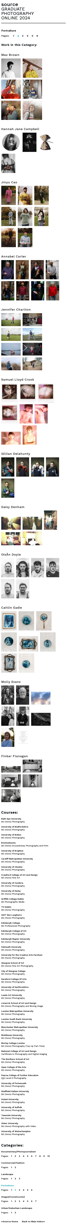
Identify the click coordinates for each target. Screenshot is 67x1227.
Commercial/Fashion (12, 1163)
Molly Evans (11, 682)
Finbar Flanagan (14, 756)
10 (48, 1156)
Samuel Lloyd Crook (17, 379)
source (9, 4)
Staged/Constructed (13, 1197)
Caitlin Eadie (11, 607)
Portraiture (7, 1185)
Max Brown (10, 55)
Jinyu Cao (9, 182)
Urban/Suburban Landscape (16, 1208)
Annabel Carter (13, 256)
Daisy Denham (12, 507)
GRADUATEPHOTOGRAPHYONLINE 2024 (17, 13)
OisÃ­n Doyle (11, 554)
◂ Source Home (9, 1221)
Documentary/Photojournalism (18, 1151)
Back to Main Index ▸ (33, 1221)
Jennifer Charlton (16, 309)
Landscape (7, 1174)
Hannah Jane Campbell (20, 129)
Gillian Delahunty (15, 454)
